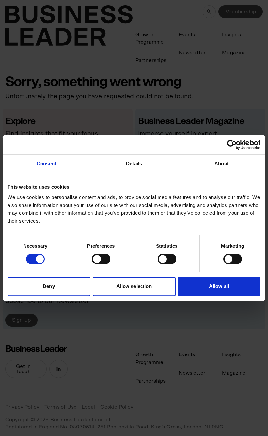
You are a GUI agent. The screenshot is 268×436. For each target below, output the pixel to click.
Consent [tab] (46, 163)
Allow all (219, 286)
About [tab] (221, 163)
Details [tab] (134, 163)
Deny (49, 286)
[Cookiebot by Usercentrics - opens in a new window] (231, 145)
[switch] (101, 259)
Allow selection (134, 286)
